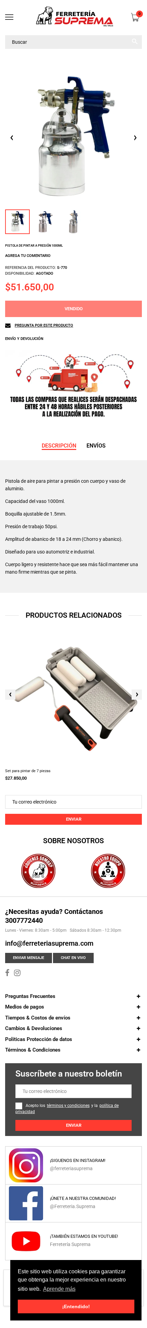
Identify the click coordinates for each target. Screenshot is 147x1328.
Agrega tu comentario (28, 256)
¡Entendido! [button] (76, 1306)
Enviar (73, 819)
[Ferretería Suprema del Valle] (73, 17)
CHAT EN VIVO (73, 958)
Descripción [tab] (59, 445)
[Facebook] (7, 973)
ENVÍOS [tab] (96, 445)
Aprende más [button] (59, 1289)
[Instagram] (17, 973)
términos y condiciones (68, 1105)
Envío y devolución (24, 339)
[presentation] (10, 694)
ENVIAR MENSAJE (28, 958)
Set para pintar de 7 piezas (28, 771)
